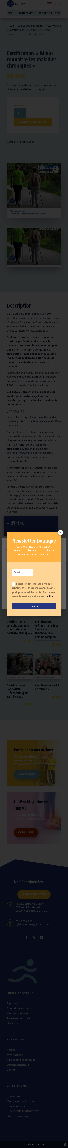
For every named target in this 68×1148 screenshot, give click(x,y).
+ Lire (50, 596)
